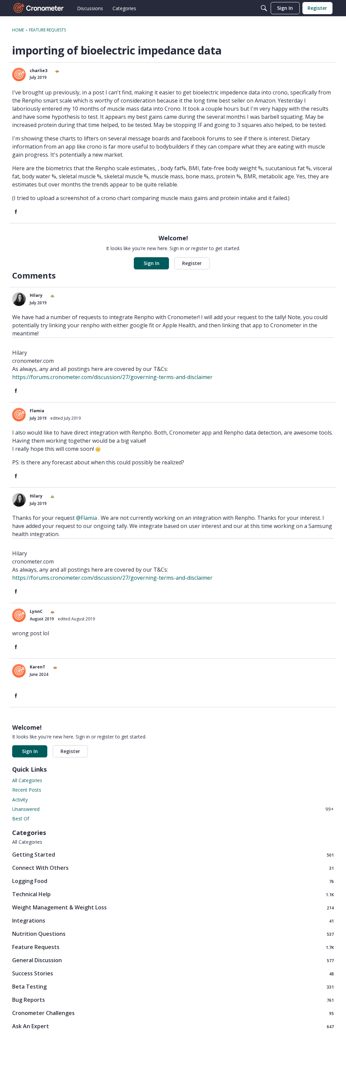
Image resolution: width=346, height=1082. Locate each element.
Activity (20, 799)
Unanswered (173, 809)
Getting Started (173, 854)
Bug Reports (173, 999)
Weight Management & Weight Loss (173, 907)
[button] (19, 74)
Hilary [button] (36, 295)
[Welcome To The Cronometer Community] (39, 8)
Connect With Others (173, 867)
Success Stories (173, 973)
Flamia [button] (37, 411)
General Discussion (173, 960)
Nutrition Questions (173, 933)
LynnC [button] (36, 611)
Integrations (173, 920)
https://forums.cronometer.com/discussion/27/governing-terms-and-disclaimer (112, 377)
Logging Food (173, 881)
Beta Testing (173, 986)
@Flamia (86, 518)
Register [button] (192, 263)
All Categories (27, 780)
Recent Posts (26, 790)
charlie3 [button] (38, 70)
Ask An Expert (173, 1026)
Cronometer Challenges (173, 1013)
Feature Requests (173, 947)
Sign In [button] (151, 263)
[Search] (264, 8)
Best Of (20, 818)
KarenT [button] (37, 667)
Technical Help (173, 894)
